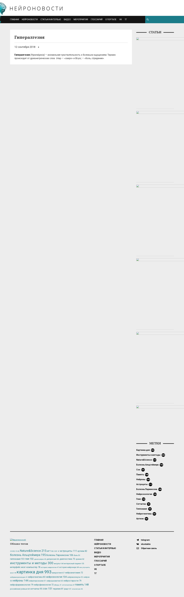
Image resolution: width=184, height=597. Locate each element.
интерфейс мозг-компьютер (25, 567)
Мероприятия (81, 19)
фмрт (67, 589)
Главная (14, 19)
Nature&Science (146, 460)
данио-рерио (40, 559)
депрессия (53, 559)
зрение (80, 559)
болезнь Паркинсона (149, 489)
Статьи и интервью (51, 19)
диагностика (67, 559)
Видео (67, 19)
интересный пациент (74, 563)
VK (120, 19)
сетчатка (143, 504)
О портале (110, 19)
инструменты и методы (150, 455)
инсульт (58, 563)
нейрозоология (146, 494)
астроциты (144, 484)
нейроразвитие (55, 581)
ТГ (126, 19)
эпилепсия (77, 589)
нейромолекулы (75, 577)
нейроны (143, 479)
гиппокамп (143, 509)
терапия (58, 588)
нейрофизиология (44, 585)
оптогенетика (68, 585)
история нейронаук (69, 567)
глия (140, 499)
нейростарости (72, 581)
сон (140, 469)
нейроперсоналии (37, 581)
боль (77, 555)
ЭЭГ (57, 551)
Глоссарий (96, 19)
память (142, 474)
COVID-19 (14, 551)
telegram (145, 540)
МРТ (50, 551)
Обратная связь (149, 548)
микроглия (58, 572)
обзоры (58, 585)
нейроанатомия (74, 572)
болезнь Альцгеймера (149, 465)
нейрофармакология (21, 585)
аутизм (141, 518)
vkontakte (146, 544)
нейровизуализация (18, 577)
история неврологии (50, 567)
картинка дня (145, 450)
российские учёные (20, 589)
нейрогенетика (145, 514)
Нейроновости (30, 19)
